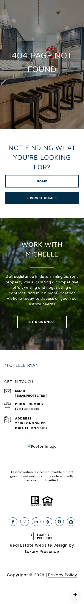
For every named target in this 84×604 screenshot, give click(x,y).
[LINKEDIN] (36, 521)
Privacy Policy (62, 575)
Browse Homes (42, 198)
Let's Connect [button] (42, 322)
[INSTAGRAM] (24, 521)
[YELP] (48, 521)
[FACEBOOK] (13, 521)
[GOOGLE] (59, 521)
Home (42, 181)
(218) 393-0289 (27, 409)
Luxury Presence (42, 551)
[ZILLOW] (71, 521)
